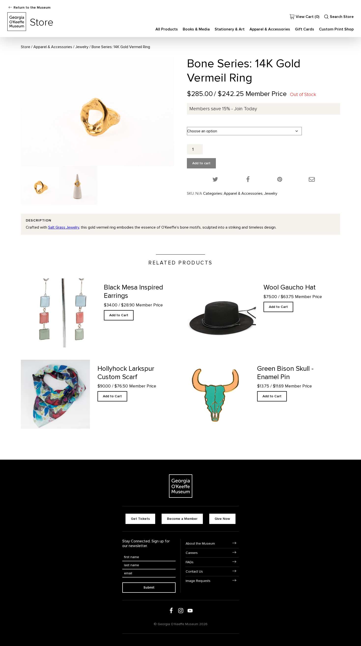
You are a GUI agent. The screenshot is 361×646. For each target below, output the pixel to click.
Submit (148, 587)
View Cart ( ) (307, 16)
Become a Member (182, 519)
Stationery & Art (230, 29)
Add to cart (201, 163)
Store (25, 46)
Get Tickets (140, 519)
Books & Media (196, 29)
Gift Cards (304, 29)
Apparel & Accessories (270, 29)
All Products (166, 29)
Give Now (222, 519)
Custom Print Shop (336, 29)
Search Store (342, 16)
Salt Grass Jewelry (63, 227)
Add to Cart (118, 315)
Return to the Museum (32, 7)
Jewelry (81, 46)
